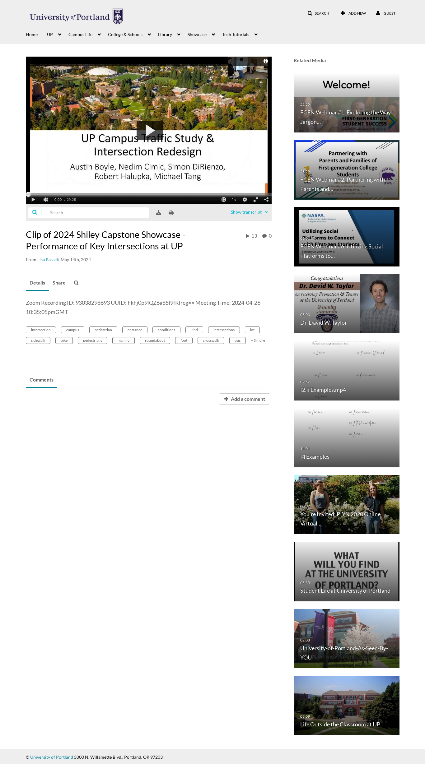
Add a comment (247, 399)
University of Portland (51, 757)
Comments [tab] (42, 379)
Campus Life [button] (80, 34)
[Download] (158, 212)
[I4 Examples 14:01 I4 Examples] (346, 437)
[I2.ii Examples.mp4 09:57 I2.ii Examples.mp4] (346, 370)
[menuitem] (36, 33)
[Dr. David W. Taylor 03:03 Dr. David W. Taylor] (346, 303)
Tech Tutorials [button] (235, 34)
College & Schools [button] (125, 34)
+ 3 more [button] (258, 340)
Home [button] (32, 34)
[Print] (171, 212)
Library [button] (165, 34)
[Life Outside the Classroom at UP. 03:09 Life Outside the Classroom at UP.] (346, 705)
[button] (318, 13)
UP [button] (50, 34)
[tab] (37, 283)
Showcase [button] (197, 34)
